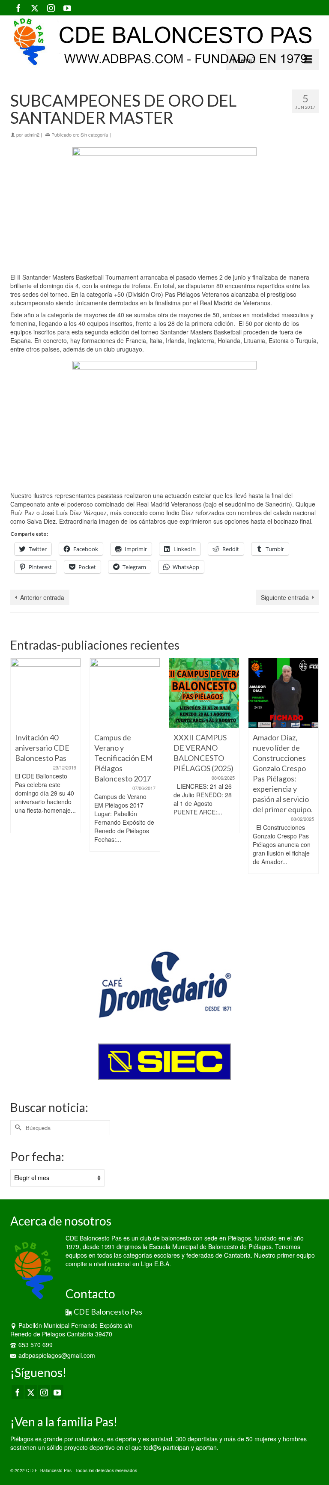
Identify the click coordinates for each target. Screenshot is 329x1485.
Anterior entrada (42, 597)
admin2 (31, 134)
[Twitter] (35, 7)
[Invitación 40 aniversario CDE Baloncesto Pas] (46, 693)
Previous (17, 791)
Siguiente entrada (285, 597)
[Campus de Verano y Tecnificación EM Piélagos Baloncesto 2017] (125, 693)
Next (311, 791)
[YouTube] (67, 7)
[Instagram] (51, 7)
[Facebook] (18, 7)
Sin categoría (94, 134)
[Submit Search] (16, 1127)
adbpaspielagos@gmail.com (56, 1355)
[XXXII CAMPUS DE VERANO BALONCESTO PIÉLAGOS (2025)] (204, 693)
